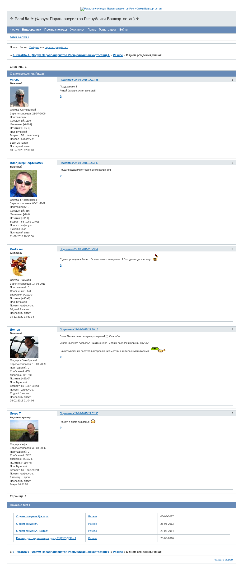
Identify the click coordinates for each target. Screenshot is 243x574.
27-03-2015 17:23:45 (86, 79)
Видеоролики (31, 29)
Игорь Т (15, 413)
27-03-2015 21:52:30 (86, 413)
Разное (118, 55)
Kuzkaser (16, 249)
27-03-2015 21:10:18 (86, 329)
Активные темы (19, 37)
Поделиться (67, 79)
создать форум (224, 559)
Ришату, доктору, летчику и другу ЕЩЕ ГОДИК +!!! (46, 538)
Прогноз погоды (55, 29)
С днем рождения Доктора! (32, 516)
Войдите (34, 47)
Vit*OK (14, 80)
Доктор (15, 329)
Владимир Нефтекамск (26, 163)
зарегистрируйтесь (56, 47)
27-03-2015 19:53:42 (86, 162)
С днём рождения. (27, 523)
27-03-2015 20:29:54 (86, 249)
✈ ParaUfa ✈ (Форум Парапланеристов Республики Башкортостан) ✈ (61, 55)
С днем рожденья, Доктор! (32, 530)
